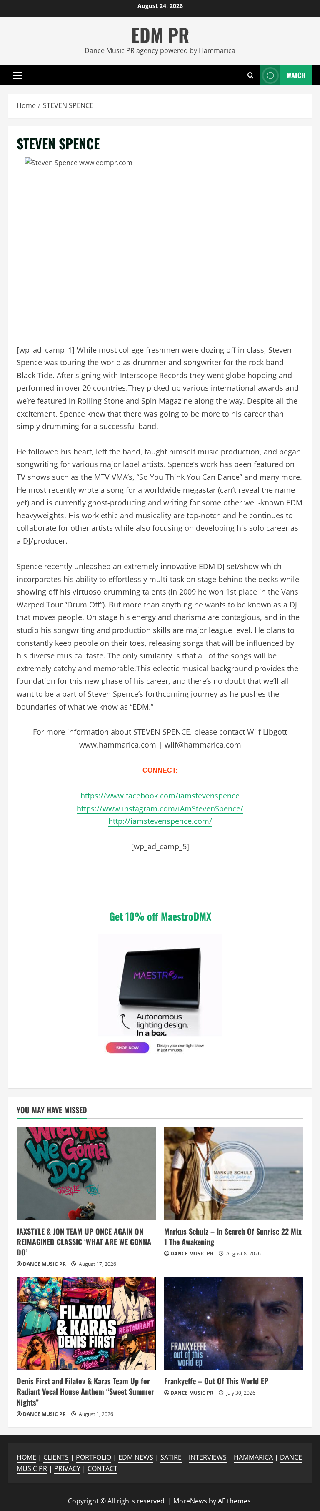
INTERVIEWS (208, 1457)
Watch (296, 75)
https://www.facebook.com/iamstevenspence (160, 796)
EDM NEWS (135, 1457)
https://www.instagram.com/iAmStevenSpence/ (160, 808)
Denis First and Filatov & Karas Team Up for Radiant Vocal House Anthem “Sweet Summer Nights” (85, 1391)
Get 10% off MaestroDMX (160, 916)
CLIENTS (56, 1457)
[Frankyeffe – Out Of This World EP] (233, 1323)
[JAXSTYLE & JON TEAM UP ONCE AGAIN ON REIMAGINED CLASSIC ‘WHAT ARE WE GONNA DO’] (86, 1173)
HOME (26, 1457)
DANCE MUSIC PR (44, 1264)
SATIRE (171, 1457)
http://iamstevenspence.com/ (160, 821)
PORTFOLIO (93, 1457)
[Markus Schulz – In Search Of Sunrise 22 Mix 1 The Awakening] (233, 1173)
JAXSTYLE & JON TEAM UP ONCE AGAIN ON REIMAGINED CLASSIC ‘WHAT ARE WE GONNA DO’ (84, 1241)
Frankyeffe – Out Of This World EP (216, 1380)
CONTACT (103, 1468)
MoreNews (190, 1501)
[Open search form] (251, 75)
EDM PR (160, 34)
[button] (17, 75)
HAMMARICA (253, 1457)
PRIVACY (67, 1468)
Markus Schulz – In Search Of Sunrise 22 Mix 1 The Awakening (233, 1236)
